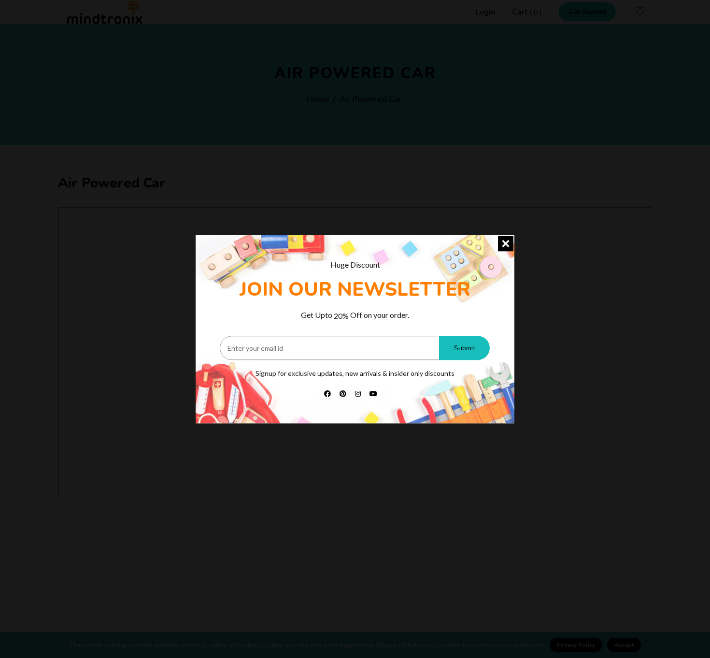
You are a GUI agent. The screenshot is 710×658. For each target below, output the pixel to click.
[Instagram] (358, 393)
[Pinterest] (343, 393)
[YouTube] (373, 393)
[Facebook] (327, 393)
